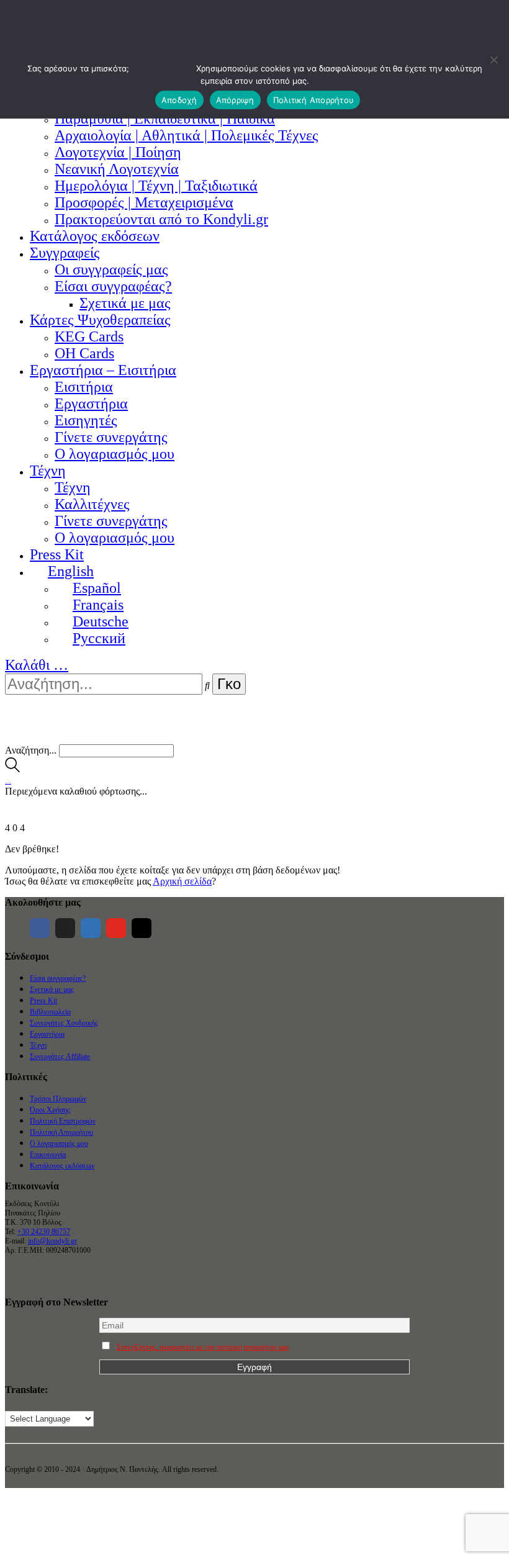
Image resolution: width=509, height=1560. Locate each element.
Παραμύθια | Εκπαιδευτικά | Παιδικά (165, 118)
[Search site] (12, 769)
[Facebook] (40, 928)
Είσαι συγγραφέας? (113, 286)
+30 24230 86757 (43, 1231)
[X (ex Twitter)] (65, 928)
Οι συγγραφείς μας (111, 269)
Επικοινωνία (48, 1154)
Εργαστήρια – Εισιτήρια (103, 370)
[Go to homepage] (24, 738)
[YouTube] (116, 928)
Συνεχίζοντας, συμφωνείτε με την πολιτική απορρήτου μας (203, 1347)
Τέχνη (48, 470)
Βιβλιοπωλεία (50, 1012)
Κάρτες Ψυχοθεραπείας (100, 320)
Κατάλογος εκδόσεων (95, 236)
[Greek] (23, 1404)
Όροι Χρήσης (50, 1110)
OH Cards (84, 353)
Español (97, 588)
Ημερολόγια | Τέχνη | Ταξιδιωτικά (156, 186)
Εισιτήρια (84, 387)
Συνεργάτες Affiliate (60, 1056)
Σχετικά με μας (125, 303)
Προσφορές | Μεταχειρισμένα (144, 202)
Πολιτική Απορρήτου (61, 1132)
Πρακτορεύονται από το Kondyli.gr (161, 219)
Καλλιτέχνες (92, 504)
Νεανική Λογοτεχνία (117, 169)
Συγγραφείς (65, 253)
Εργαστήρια (91, 403)
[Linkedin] (91, 928)
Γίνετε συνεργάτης (111, 437)
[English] (10, 1404)
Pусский (99, 638)
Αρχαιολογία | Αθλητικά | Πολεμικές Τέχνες (186, 135)
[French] (35, 1404)
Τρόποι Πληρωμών (58, 1098)
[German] (47, 1404)
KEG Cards (89, 336)
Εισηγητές (86, 420)
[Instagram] (141, 928)
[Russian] (60, 1404)
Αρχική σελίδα (182, 881)
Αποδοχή (179, 100)
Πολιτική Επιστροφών (63, 1121)
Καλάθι (36, 665)
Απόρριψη (235, 100)
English (71, 571)
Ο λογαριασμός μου (114, 454)
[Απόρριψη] (493, 59)
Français (98, 605)
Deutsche (100, 621)
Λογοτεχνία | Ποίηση (118, 152)
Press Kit (57, 554)
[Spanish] (72, 1404)
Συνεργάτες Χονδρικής (64, 1023)
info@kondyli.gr (52, 1241)
